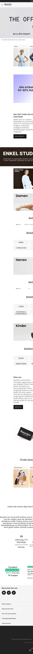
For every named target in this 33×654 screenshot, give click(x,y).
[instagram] (9, 593)
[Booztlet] (8, 4)
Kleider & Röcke (21, 363)
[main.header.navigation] (2, 5)
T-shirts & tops (21, 248)
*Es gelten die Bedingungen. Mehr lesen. (13, 39)
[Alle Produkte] (21, 55)
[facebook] (4, 593)
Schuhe (21, 358)
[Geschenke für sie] (21, 477)
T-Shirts (21, 306)
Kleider (21, 242)
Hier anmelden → (20, 136)
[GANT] (18, 225)
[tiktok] (14, 593)
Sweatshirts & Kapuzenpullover (21, 312)
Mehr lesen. (18, 407)
